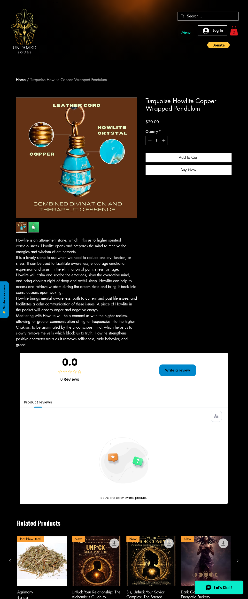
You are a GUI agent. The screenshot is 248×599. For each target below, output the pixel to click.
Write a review (177, 370)
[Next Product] (237, 561)
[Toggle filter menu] (216, 416)
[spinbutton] (156, 140)
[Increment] (164, 140)
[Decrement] (149, 140)
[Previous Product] (10, 561)
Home (21, 79)
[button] (234, 31)
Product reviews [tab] (38, 402)
